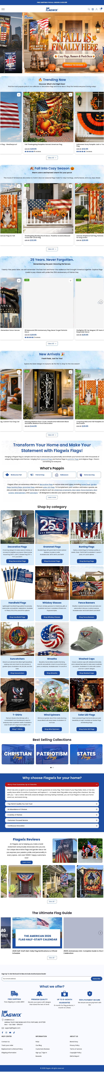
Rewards (39, 1056)
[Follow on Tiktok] (14, 1032)
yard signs (34, 493)
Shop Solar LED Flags (86, 729)
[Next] (101, 116)
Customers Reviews (43, 1049)
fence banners (87, 490)
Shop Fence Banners (86, 617)
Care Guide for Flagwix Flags (18, 951)
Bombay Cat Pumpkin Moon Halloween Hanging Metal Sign (67, 236)
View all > (52, 902)
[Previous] (3, 116)
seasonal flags (46, 459)
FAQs (37, 1042)
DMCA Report (74, 1056)
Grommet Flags (52, 546)
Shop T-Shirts (17, 729)
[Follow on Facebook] (2, 1032)
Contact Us (6, 1042)
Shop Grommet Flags (52, 561)
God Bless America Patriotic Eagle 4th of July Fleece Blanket (68, 422)
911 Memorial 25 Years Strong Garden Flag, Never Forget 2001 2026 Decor (68, 331)
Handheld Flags (17, 602)
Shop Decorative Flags (17, 561)
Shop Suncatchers (17, 673)
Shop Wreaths (52, 673)
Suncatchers (17, 658)
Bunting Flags (86, 546)
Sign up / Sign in (41, 1053)
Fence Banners (86, 602)
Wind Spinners (52, 714)
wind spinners (20, 493)
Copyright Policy (75, 1053)
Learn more (26, 862)
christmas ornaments (62, 490)
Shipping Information (9, 1053)
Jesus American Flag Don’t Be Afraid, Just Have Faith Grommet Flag (69, 145)
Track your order (7, 1045)
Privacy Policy (74, 1045)
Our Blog (39, 1045)
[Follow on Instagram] (6, 1032)
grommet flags (29, 487)
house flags (85, 484)
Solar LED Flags (86, 714)
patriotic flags (73, 459)
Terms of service (76, 1049)
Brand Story (74, 1042)
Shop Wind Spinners (52, 729)
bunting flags (16, 487)
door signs (76, 490)
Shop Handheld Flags (17, 617)
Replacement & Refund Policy (12, 1049)
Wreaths (52, 658)
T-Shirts (17, 714)
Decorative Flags (17, 546)
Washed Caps (87, 658)
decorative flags (46, 484)
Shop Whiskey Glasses (52, 617)
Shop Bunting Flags (87, 561)
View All (51, 158)
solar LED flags (49, 487)
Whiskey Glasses (51, 602)
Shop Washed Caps (86, 673)
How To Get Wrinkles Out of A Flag (72, 951)
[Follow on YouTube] (10, 1032)
